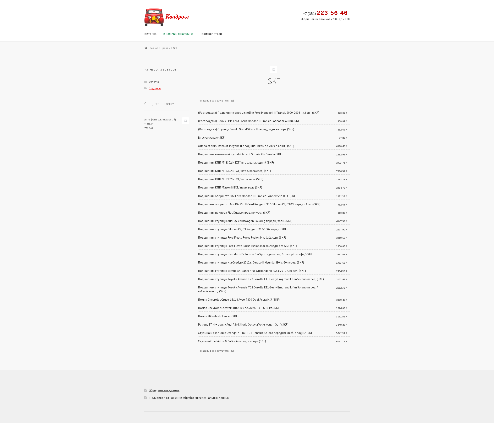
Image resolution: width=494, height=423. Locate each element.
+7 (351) (325, 13)
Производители (211, 34)
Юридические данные (164, 390)
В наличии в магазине (178, 34)
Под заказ (155, 88)
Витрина (150, 34)
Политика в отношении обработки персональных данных (189, 398)
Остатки (154, 82)
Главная (153, 48)
